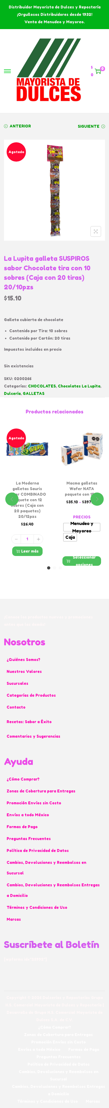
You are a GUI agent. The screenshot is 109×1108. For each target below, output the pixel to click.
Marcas (14, 919)
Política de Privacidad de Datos (38, 850)
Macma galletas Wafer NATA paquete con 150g (82, 488)
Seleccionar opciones (84, 561)
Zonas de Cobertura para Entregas (41, 791)
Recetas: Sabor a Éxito (29, 721)
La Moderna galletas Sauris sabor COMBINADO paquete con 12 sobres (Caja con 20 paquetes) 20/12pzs (27, 500)
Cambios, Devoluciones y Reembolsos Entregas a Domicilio (53, 890)
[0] (98, 71)
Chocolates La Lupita (79, 386)
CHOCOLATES (42, 386)
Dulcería (12, 393)
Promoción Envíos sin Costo (34, 803)
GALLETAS (33, 393)
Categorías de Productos (31, 695)
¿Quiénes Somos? (23, 659)
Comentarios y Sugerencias (33, 736)
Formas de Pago (22, 826)
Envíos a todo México (28, 815)
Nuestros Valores (24, 671)
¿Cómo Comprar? (23, 779)
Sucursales (17, 683)
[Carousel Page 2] (54, 567)
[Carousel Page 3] (60, 567)
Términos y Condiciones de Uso (37, 907)
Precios (81, 517)
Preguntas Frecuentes (29, 838)
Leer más (30, 551)
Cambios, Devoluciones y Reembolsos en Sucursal (46, 867)
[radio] (81, 527)
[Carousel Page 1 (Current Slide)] (48, 567)
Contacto (16, 707)
